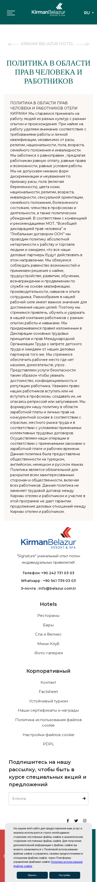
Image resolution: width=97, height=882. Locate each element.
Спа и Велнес (48, 634)
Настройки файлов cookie (48, 734)
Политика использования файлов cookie (48, 722)
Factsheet (48, 691)
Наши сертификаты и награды (48, 710)
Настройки (64, 875)
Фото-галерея (48, 653)
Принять (32, 875)
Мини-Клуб (48, 643)
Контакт (48, 682)
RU (87, 12)
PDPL (48, 744)
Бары (48, 625)
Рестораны (48, 615)
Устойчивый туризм (48, 701)
